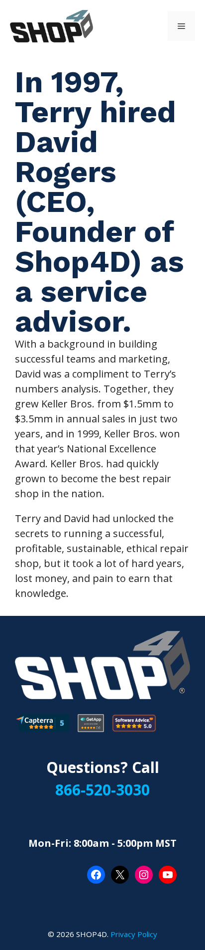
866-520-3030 (102, 789)
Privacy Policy (133, 934)
